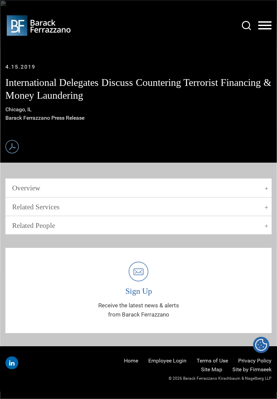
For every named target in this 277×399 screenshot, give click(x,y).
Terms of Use (212, 360)
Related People (33, 225)
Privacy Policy (255, 360)
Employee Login (167, 360)
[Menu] (265, 26)
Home (131, 360)
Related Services (35, 207)
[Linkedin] (11, 362)
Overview (26, 188)
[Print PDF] (12, 147)
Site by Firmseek (252, 369)
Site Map (211, 369)
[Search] (246, 25)
